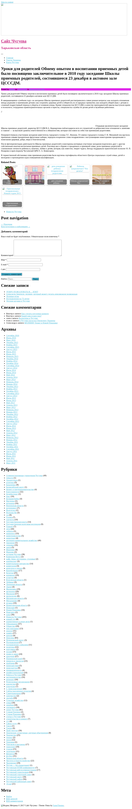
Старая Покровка (13, 714)
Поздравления (12, 642)
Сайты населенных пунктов (18, 691)
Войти (9, 796)
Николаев (10, 608)
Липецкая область (14, 584)
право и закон (12, 654)
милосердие (11, 596)
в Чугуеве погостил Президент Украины (37, 321)
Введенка (10, 501)
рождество (10, 684)
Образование (12, 624)
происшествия (12, 666)
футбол (9, 756)
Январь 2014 (11, 384)
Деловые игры (12, 296)
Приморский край (14, 659)
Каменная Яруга (13, 557)
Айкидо (9, 478)
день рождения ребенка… (57, 182)
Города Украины (13, 60)
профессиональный (14, 672)
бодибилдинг (12, 494)
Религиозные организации (18, 682)
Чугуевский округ (14, 777)
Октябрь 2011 (12, 447)
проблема (10, 663)
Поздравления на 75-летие (17, 299)
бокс (8, 496)
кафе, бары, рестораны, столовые (20, 559)
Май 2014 (10, 375)
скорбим (10, 705)
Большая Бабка (12, 499)
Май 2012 (10, 430)
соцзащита (10, 707)
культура (10, 577)
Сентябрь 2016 (12, 335)
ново (8, 615)
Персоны (10, 638)
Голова (9, 517)
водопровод (11, 508)
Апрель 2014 (11, 377)
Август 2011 (11, 451)
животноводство (13, 536)
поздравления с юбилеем (17, 645)
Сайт (3, 269)
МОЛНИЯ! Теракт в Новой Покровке (41, 323)
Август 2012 (11, 424)
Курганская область (14, 580)
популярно (11, 649)
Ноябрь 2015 (11, 345)
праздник (10, 656)
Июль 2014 (11, 370)
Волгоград (10, 510)
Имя (3, 260)
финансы (10, 754)
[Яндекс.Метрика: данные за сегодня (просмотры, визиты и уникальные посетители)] (9, 805)
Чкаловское (11, 763)
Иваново (10, 552)
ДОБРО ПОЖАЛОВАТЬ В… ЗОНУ (22, 292)
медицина (10, 591)
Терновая (10, 742)
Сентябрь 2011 (12, 449)
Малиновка (11, 589)
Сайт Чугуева (13, 41)
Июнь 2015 (11, 354)
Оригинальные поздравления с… (12, 204)
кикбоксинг (11, 561)
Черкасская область (14, 758)
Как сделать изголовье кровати (35, 314)
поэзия (9, 652)
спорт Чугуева (12, 710)
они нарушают (12, 628)
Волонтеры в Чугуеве (28, 318)
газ (7, 515)
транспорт (10, 747)
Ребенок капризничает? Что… (79, 182)
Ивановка (10, 550)
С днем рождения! (14, 689)
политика (10, 647)
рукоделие (10, 686)
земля (8, 547)
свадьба (9, 698)
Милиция (10, 594)
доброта (9, 531)
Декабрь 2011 (12, 442)
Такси (9, 726)
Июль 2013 (11, 398)
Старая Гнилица (13, 712)
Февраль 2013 (12, 410)
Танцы (9, 728)
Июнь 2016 (11, 338)
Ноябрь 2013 (11, 389)
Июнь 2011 (11, 456)
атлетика (10, 482)
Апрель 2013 (11, 405)
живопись (10, 533)
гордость (10, 519)
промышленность (14, 670)
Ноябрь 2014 (11, 361)
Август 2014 (11, 368)
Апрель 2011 (11, 461)
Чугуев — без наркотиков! (17, 765)
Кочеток (9, 573)
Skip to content (7, 2)
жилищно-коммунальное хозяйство (21, 540)
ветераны (10, 503)
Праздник (6, 224)
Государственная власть (16, 522)
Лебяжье (10, 582)
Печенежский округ (15, 640)
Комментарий (7, 255)
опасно (9, 631)
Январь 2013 (11, 412)
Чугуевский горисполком (17, 772)
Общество (10, 626)
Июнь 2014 (11, 373)
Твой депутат (12, 730)
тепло (8, 740)
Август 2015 (11, 349)
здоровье (10, 545)
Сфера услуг (11, 723)
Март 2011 (10, 463)
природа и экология (15, 661)
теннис (9, 737)
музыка (9, 603)
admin (12, 89)
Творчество (11, 735)
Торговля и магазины (15, 744)
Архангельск (12, 480)
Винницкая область (14, 506)
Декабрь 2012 (12, 414)
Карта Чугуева (12, 62)
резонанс (10, 679)
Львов (9, 587)
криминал (10, 575)
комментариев (14, 801)
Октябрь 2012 (12, 419)
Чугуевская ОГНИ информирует (20, 768)
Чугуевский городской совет (18, 774)
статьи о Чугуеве (13, 717)
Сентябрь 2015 (12, 347)
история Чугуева (13, 554)
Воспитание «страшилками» (12, 182)
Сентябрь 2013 (12, 393)
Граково (9, 526)
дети (8, 529)
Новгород (10, 612)
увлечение (10, 751)
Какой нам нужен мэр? (31, 316)
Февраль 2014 (12, 382)
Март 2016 (10, 340)
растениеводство (13, 677)
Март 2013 (10, 407)
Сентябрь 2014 (12, 366)
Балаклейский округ (15, 487)
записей (11, 799)
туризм (9, 749)
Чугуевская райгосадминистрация (21, 770)
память (9, 633)
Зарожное (10, 543)
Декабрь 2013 (12, 386)
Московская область (15, 598)
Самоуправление (13, 693)
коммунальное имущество (17, 564)
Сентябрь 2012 (12, 421)
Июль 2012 (11, 426)
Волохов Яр (11, 513)
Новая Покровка (13, 610)
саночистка (11, 696)
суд (7, 721)
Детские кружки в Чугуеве (102, 182)
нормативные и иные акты (18, 621)
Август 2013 (11, 396)
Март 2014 (10, 379)
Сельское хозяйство (14, 700)
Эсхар (8, 784)
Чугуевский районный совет (18, 781)
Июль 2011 (11, 454)
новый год (10, 619)
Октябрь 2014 (12, 363)
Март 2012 (10, 435)
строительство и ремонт (16, 719)
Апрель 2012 (11, 433)
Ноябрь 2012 (11, 417)
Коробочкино (12, 570)
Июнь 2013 (11, 400)
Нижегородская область (16, 605)
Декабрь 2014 (12, 359)
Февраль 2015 (12, 356)
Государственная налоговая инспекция (23, 524)
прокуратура (11, 668)
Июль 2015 (11, 352)
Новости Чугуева (37, 89)
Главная (9, 58)
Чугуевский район (14, 779)
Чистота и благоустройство (18, 761)
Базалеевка (11, 485)
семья (8, 703)
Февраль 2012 (12, 437)
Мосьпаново (11, 601)
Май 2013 (10, 403)
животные (10, 538)
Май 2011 (10, 458)
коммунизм (11, 566)
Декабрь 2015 (12, 342)
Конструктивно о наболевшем (15, 226)
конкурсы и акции (14, 568)
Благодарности (12, 492)
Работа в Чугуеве (13, 675)
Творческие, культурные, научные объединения (27, 733)
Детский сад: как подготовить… (34, 182)
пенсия (9, 635)
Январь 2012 (11, 440)
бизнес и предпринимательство (20, 489)
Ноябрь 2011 (11, 444)
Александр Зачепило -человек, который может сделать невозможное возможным (41, 294)
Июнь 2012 (11, 428)
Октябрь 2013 (12, 391)
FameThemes (58, 805)
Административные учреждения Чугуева (24, 475)
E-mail (4, 264)
